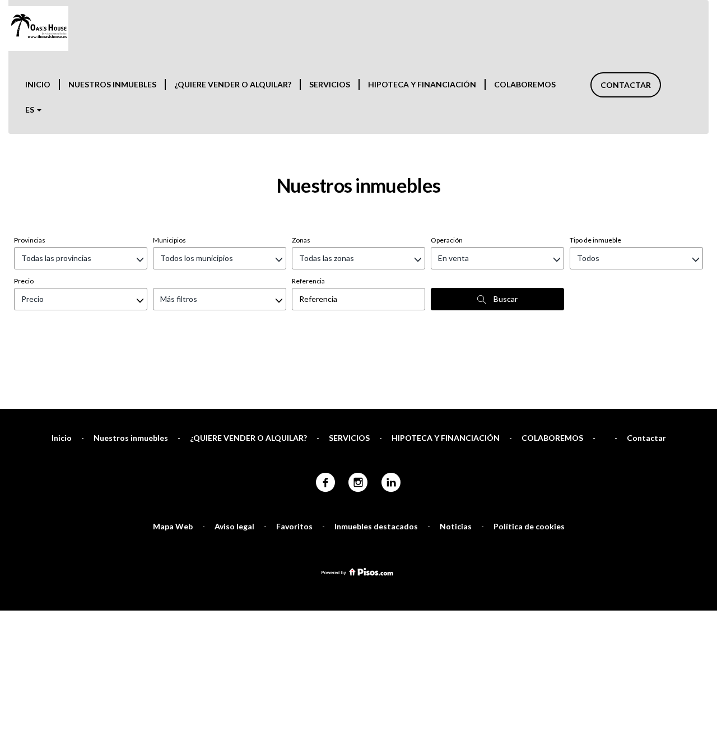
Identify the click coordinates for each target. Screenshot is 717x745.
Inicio (37, 84)
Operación (447, 240)
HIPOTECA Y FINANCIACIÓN (422, 84)
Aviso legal (234, 526)
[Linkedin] (391, 483)
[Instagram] (358, 483)
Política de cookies (529, 526)
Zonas (301, 240)
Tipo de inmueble (595, 240)
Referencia (308, 281)
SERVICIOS (329, 84)
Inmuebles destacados (376, 526)
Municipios (169, 240)
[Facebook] (325, 483)
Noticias (456, 526)
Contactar (625, 85)
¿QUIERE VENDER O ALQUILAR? (232, 84)
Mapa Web (173, 526)
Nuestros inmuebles (112, 84)
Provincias (29, 240)
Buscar (505, 299)
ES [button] (30, 109)
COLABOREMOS (525, 84)
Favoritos (294, 526)
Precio (24, 281)
